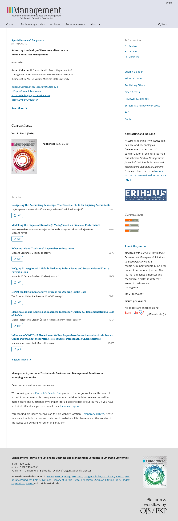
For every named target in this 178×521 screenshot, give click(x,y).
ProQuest (77, 476)
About (94, 24)
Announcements (75, 24)
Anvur (30, 483)
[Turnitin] (134, 314)
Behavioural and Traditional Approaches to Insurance (42, 248)
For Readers (131, 46)
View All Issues (19, 359)
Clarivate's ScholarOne (48, 393)
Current (10, 24)
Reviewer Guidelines (137, 98)
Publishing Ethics (135, 85)
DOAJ (67, 476)
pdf (18, 215)
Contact (129, 119)
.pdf (18, 349)
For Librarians (132, 56)
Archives (55, 24)
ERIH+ (50, 476)
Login (169, 2)
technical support (70, 406)
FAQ (127, 112)
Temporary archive (93, 414)
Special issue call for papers (27, 40)
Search (165, 24)
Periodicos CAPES (30, 480)
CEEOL (120, 476)
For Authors (131, 51)
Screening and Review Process (142, 105)
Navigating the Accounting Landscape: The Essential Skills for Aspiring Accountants (60, 205)
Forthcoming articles (33, 24)
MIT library (108, 476)
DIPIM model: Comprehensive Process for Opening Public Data (48, 291)
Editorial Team (133, 78)
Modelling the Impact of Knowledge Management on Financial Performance (55, 225)
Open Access (132, 92)
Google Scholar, (93, 476)
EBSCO (59, 476)
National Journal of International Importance (145, 175)
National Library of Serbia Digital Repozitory (67, 480)
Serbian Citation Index (108, 480)
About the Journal (135, 246)
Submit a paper (134, 71)
